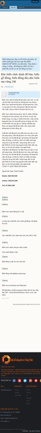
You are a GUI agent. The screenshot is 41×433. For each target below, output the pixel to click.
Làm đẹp (28, 392)
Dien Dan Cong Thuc (6, 390)
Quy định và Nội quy (34, 431)
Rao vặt (28, 403)
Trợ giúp (17, 392)
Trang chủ (5, 7)
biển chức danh (9, 86)
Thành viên (21, 7)
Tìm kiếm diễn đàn (6, 10)
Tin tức (28, 400)
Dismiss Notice (38, 59)
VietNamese (25, 431)
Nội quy (17, 390)
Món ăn (28, 390)
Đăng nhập (35, 1)
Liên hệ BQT (18, 395)
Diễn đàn (13, 7)
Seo (27, 395)
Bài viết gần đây (17, 10)
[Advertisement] (20, 35)
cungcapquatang (14, 93)
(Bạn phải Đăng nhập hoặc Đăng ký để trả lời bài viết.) (26, 304)
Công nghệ (29, 398)
